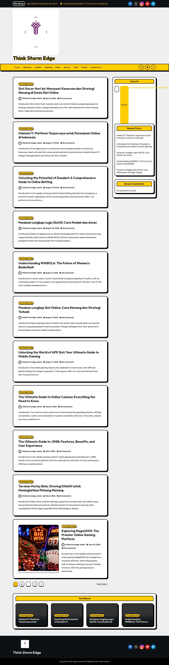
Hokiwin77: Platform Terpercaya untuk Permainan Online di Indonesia (29, 623)
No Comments (66, 98)
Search (134, 81)
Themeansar (104, 661)
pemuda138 (147, 87)
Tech (76, 67)
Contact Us (96, 67)
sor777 (131, 87)
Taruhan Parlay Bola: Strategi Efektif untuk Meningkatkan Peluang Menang (49, 488)
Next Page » (102, 584)
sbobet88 (162, 87)
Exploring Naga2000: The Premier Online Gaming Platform (80, 535)
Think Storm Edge (34, 58)
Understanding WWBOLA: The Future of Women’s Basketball (137, 622)
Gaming (48, 67)
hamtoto (138, 87)
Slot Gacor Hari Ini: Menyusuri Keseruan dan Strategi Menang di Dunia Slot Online (56, 91)
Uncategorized (26, 84)
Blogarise (92, 661)
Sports (67, 67)
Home (17, 67)
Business (27, 67)
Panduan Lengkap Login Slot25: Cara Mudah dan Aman (57, 222)
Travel (84, 67)
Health (38, 67)
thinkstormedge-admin (32, 98)
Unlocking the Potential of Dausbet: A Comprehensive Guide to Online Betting (66, 623)
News (57, 67)
